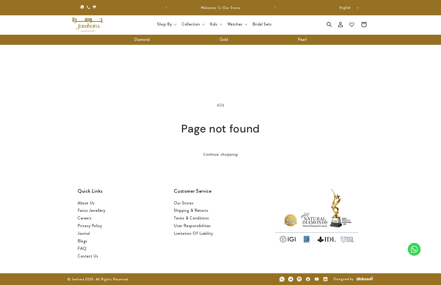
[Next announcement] (274, 8)
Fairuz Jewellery (91, 210)
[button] (166, 24)
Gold (224, 39)
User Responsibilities (192, 226)
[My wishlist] (351, 24)
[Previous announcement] (166, 8)
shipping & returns (191, 210)
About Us (86, 203)
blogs (82, 241)
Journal (84, 233)
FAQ (82, 248)
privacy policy (90, 226)
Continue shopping (220, 154)
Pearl (302, 39)
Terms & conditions (191, 218)
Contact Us (88, 256)
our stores (183, 203)
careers (84, 218)
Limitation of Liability (193, 233)
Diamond (142, 39)
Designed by (343, 278)
